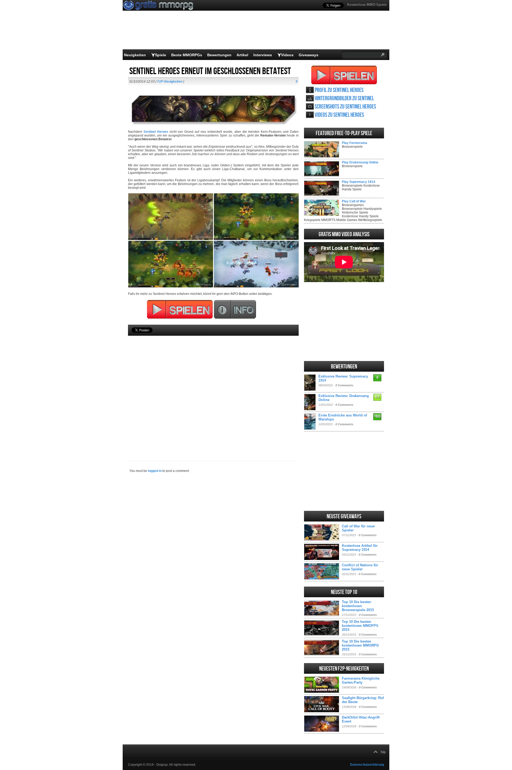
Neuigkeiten (135, 55)
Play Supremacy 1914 (358, 182)
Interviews (262, 55)
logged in (155, 471)
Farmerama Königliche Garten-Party (360, 680)
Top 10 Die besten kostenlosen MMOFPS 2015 (360, 626)
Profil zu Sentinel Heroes (339, 90)
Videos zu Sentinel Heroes (339, 115)
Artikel (242, 55)
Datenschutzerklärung (367, 765)
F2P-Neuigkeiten (169, 81)
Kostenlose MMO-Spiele (367, 5)
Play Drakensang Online (360, 162)
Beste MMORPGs (186, 55)
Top (383, 752)
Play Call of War (354, 201)
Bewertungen (219, 55)
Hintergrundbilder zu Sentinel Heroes (344, 98)
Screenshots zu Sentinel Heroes (345, 106)
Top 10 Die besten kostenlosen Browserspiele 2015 (358, 606)
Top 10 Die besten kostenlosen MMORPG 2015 (360, 645)
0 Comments (344, 385)
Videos (287, 55)
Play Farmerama (354, 143)
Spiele (160, 55)
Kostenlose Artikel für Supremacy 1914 (360, 548)
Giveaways (308, 55)
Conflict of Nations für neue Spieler (360, 567)
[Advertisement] (213, 389)
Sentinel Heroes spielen (344, 75)
